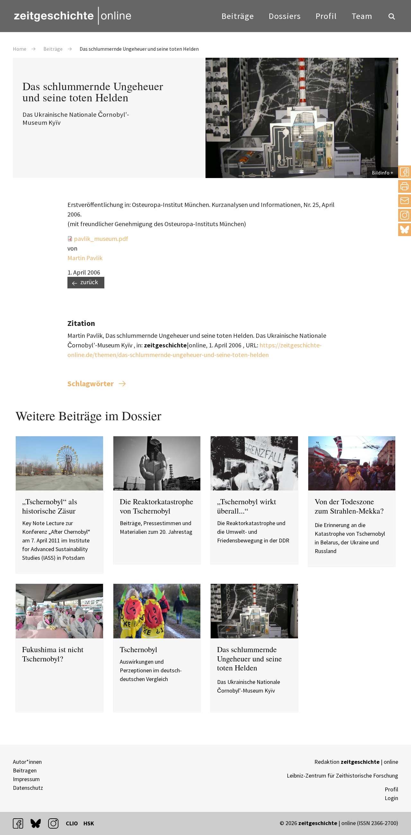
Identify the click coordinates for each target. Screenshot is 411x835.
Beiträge (238, 16)
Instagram (404, 215)
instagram (56, 823)
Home (19, 49)
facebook (21, 823)
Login (391, 798)
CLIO (72, 823)
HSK (88, 823)
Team (362, 16)
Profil (326, 16)
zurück (89, 282)
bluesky (404, 230)
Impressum (26, 779)
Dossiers (285, 16)
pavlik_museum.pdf (101, 238)
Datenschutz (28, 787)
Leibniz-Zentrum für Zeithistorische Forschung (342, 775)
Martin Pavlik (84, 258)
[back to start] (72, 15)
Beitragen (25, 770)
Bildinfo (380, 172)
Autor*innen (27, 761)
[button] (404, 172)
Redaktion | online (356, 761)
